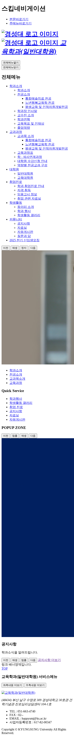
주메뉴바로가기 (20, 23)
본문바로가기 (18, 19)
